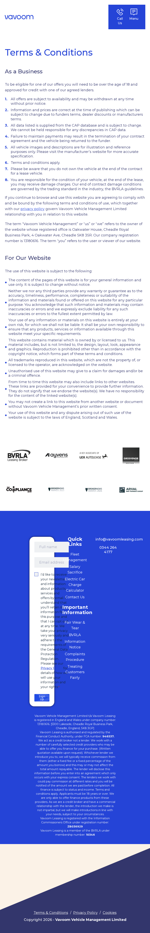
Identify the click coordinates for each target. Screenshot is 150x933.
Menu (133, 18)
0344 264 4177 (108, 549)
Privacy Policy (51, 668)
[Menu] (133, 12)
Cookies (110, 913)
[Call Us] (120, 12)
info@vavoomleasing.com (119, 539)
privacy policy (33, 209)
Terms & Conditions (51, 913)
